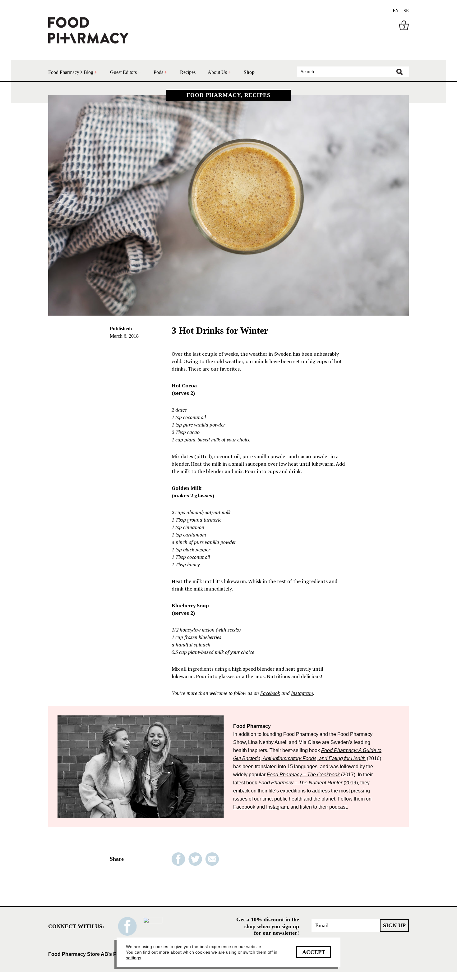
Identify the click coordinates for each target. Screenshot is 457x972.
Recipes (188, 72)
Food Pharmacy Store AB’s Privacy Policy (97, 954)
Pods (158, 72)
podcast (338, 807)
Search (399, 72)
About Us (217, 72)
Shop (249, 72)
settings (133, 957)
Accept (313, 952)
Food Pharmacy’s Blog (70, 72)
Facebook (270, 693)
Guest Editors (123, 72)
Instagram (302, 693)
